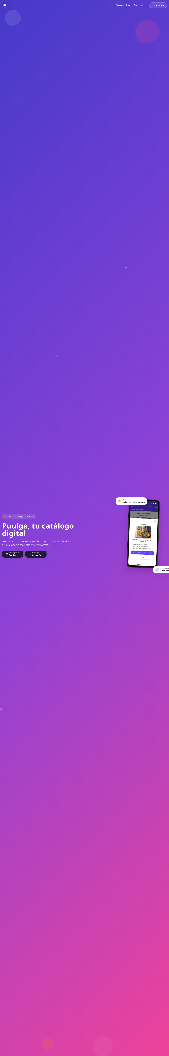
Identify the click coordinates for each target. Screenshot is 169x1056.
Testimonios (139, 5)
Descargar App (158, 5)
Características (123, 5)
